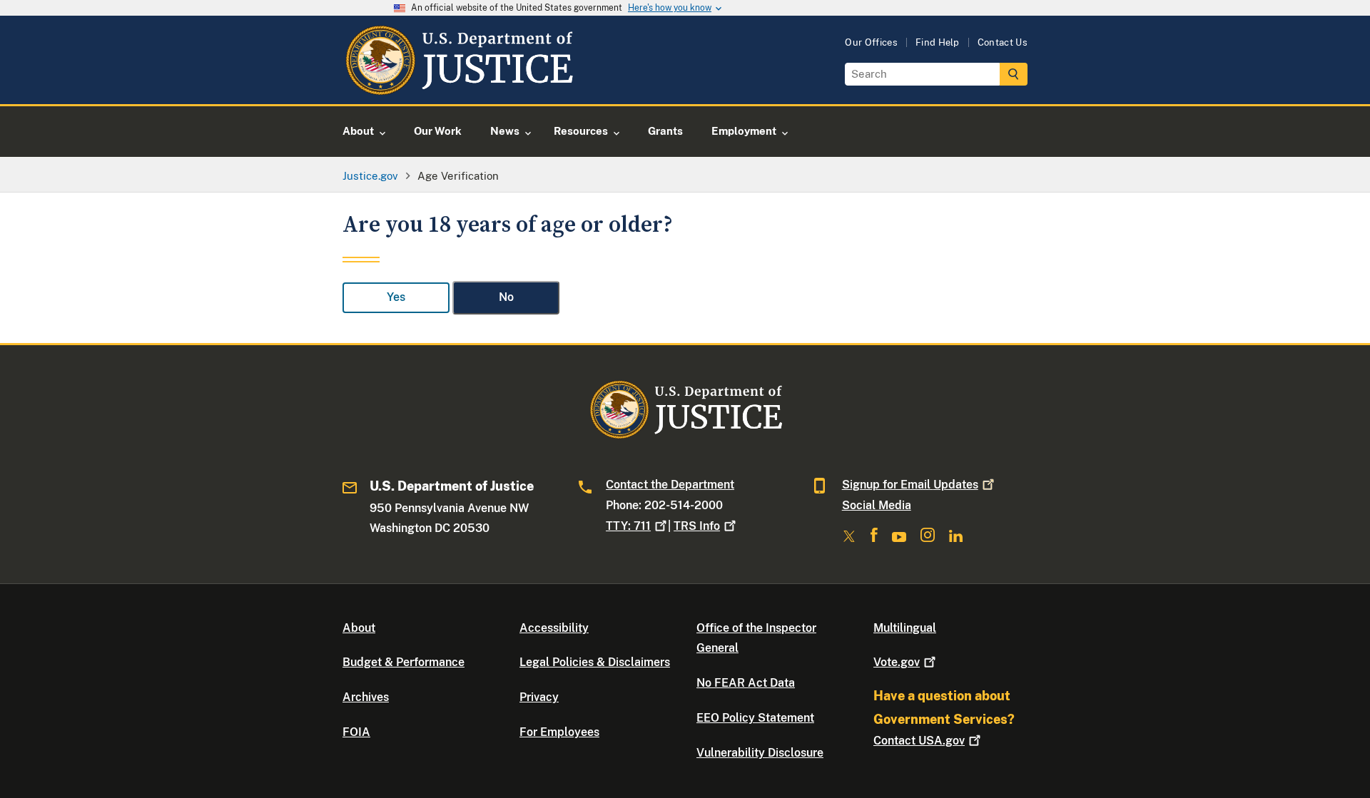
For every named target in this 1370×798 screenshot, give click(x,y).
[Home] (458, 87)
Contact (919, 740)
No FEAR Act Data (745, 683)
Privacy (539, 697)
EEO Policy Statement (755, 718)
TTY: (628, 526)
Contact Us (1003, 42)
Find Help (937, 42)
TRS (697, 526)
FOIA (356, 732)
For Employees (559, 732)
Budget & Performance (403, 662)
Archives (365, 697)
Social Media (876, 505)
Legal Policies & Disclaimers (594, 662)
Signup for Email (910, 484)
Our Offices (871, 42)
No (506, 297)
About (358, 628)
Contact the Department (670, 484)
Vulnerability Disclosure (759, 752)
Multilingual (904, 628)
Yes (396, 297)
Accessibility (554, 628)
